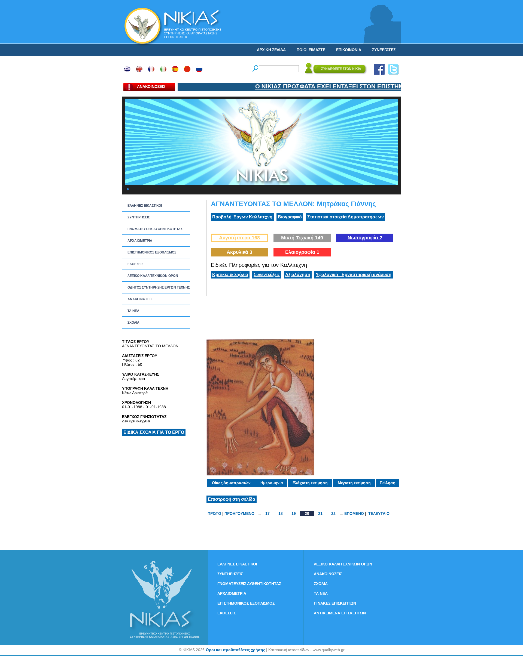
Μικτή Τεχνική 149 (302, 237)
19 (293, 513)
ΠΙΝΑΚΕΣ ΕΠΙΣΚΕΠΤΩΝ (335, 603)
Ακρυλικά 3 (239, 252)
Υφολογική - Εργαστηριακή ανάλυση (353, 274)
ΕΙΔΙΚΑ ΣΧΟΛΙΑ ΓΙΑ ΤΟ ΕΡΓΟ (153, 432)
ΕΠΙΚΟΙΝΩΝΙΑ (348, 50)
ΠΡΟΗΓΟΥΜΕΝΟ (239, 513)
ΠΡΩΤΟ (214, 513)
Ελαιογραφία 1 (302, 252)
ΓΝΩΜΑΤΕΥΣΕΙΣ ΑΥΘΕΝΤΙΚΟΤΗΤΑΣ (155, 229)
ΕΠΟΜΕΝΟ (354, 513)
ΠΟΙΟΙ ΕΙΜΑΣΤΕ (311, 50)
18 (280, 513)
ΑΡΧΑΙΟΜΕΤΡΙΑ (139, 241)
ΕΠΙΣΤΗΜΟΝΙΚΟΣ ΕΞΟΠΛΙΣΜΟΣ (151, 252)
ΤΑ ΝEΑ (133, 311)
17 (267, 513)
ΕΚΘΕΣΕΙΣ (135, 264)
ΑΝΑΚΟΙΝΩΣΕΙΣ (139, 299)
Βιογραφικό (290, 217)
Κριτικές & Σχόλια (230, 274)
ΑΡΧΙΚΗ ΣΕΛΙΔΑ (271, 50)
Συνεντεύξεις (267, 274)
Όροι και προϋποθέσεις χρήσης (235, 650)
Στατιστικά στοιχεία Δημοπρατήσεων (345, 217)
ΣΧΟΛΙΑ (133, 322)
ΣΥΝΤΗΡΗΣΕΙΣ (138, 217)
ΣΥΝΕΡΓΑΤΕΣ (384, 50)
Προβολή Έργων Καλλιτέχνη (242, 217)
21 (320, 513)
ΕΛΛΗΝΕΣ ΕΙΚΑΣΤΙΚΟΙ (144, 206)
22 (333, 513)
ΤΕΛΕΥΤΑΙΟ (379, 513)
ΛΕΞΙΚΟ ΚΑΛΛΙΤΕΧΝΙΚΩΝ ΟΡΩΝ (152, 276)
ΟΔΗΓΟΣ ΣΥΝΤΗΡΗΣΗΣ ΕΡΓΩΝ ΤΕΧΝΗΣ (158, 287)
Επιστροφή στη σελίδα (231, 499)
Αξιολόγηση (297, 274)
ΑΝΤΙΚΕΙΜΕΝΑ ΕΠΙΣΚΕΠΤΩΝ (340, 613)
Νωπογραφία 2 (365, 237)
